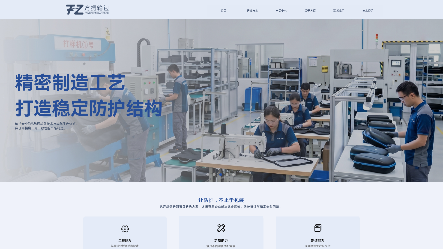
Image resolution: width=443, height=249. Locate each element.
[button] (207, 174)
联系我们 (338, 10)
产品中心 (281, 10)
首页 (223, 10)
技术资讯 (367, 10)
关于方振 (310, 10)
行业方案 (252, 10)
